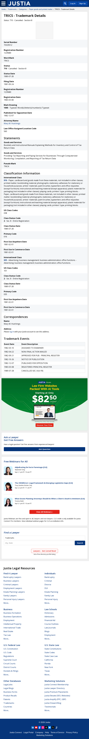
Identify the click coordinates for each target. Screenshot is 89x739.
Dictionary (48, 613)
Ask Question (44, 449)
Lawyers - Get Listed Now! (44, 551)
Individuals (50, 573)
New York (48, 667)
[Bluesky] (49, 727)
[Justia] (19, 3)
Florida (47, 663)
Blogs (46, 631)
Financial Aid (49, 620)
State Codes (49, 652)
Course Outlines (51, 624)
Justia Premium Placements (56, 692)
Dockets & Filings (10, 671)
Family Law (49, 595)
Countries (7, 706)
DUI (46, 588)
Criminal (48, 581)
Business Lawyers (11, 581)
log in (12, 331)
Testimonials (50, 706)
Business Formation (12, 613)
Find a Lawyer (11, 532)
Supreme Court (10, 660)
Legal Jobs (8, 684)
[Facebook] (39, 727)
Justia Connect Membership (56, 684)
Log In (72, 3)
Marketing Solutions (54, 681)
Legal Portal (28, 732)
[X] (53, 727)
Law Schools (50, 609)
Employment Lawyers (12, 588)
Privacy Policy (72, 732)
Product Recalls (10, 695)
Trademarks (12, 9)
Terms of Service (57, 732)
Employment (8, 620)
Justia (3, 9)
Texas (47, 671)
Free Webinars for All (16, 461)
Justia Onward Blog (52, 703)
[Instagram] (42, 727)
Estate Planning (51, 592)
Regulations (8, 656)
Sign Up (82, 3)
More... (6, 603)
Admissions (49, 616)
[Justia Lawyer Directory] (56, 727)
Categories (23, 9)
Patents (6, 699)
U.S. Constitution (10, 649)
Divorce (47, 584)
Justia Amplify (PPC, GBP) (55, 699)
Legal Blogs (8, 688)
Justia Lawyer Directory (54, 688)
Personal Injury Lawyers (13, 599)
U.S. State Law (51, 645)
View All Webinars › (44, 512)
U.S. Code (7, 652)
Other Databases (12, 681)
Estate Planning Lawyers (14, 592)
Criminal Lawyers (10, 584)
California (48, 660)
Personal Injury (51, 599)
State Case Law (51, 656)
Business (7, 609)
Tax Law (7, 635)
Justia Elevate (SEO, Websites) (57, 695)
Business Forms (10, 692)
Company (39, 732)
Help (47, 732)
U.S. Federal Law (11, 645)
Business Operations (12, 616)
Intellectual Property (12, 624)
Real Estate (8, 631)
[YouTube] (36, 727)
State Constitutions (52, 649)
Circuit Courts (9, 663)
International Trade (12, 627)
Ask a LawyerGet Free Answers (13, 439)
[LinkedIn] (32, 727)
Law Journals (50, 627)
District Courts (9, 667)
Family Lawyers (10, 595)
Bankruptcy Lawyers (12, 577)
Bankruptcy (49, 577)
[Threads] (46, 727)
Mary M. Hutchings (12, 123)
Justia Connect (16, 732)
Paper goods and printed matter (40, 9)
